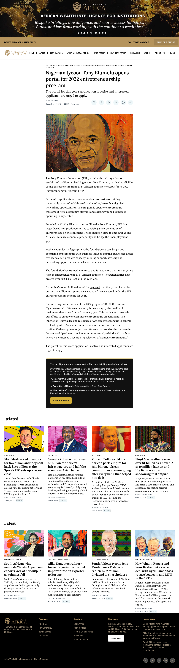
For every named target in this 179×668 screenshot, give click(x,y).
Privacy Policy (45, 628)
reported (95, 287)
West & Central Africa (78, 53)
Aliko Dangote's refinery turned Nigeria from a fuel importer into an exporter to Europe (66, 569)
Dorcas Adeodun (12, 498)
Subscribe (116, 638)
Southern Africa (118, 53)
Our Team (43, 636)
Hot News (50, 65)
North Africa (56, 53)
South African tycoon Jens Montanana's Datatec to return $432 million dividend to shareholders (110, 569)
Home (31, 53)
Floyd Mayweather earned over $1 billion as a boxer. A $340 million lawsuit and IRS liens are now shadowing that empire (154, 466)
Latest (42, 53)
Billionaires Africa (115, 65)
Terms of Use (45, 632)
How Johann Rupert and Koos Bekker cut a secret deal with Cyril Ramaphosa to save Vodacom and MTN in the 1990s (154, 570)
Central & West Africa (59, 560)
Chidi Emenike (52, 101)
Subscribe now (166, 42)
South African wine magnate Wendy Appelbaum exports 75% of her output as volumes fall (24, 569)
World (147, 53)
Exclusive (135, 53)
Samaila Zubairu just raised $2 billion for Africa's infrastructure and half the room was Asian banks (67, 464)
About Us (43, 624)
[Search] (164, 53)
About (158, 53)
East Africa (99, 53)
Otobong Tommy (12, 595)
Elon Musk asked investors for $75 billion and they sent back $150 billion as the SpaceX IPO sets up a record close (23, 466)
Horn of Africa (80, 628)
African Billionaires (93, 65)
